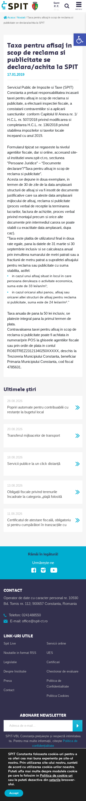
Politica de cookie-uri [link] (56, 775)
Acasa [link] (11, 17)
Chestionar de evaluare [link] (62, 671)
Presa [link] (8, 681)
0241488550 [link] (31, 615)
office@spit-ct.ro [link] (35, 621)
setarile (54, 780)
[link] (80, 39)
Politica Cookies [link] (58, 696)
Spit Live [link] (10, 643)
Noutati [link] (21, 17)
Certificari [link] (53, 662)
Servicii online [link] (56, 643)
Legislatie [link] (10, 662)
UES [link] (50, 653)
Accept (13, 793)
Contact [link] (9, 690)
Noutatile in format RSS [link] (20, 653)
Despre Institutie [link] (15, 671)
